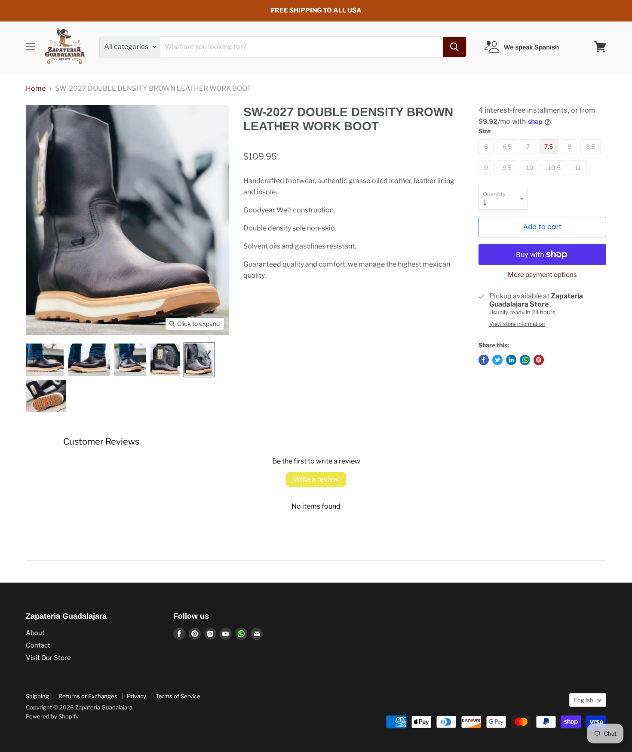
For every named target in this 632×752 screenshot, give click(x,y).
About (35, 633)
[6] (487, 156)
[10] (531, 177)
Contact (38, 645)
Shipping (37, 696)
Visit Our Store (48, 658)
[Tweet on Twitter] (497, 360)
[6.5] (508, 156)
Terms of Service (178, 696)
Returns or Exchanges (87, 696)
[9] (487, 177)
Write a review (316, 479)
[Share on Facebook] (484, 360)
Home (36, 88)
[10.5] (555, 177)
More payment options (542, 275)
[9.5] (508, 177)
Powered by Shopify (52, 716)
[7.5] (550, 156)
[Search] (454, 47)
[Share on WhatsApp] (525, 360)
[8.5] (591, 156)
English (583, 700)
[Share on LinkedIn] (511, 360)
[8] (570, 156)
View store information (517, 324)
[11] (579, 177)
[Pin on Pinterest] (539, 360)
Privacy (136, 696)
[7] (529, 156)
